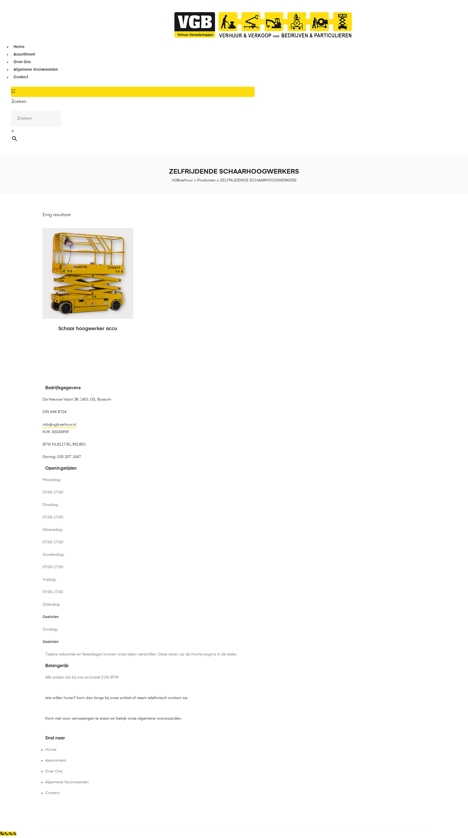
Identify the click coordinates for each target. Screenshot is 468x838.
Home (19, 47)
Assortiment (24, 54)
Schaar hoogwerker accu (87, 328)
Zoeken (19, 102)
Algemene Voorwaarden (36, 70)
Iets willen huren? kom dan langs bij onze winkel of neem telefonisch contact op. (116, 698)
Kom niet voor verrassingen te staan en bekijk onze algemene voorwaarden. (113, 718)
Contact (21, 77)
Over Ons (22, 62)
